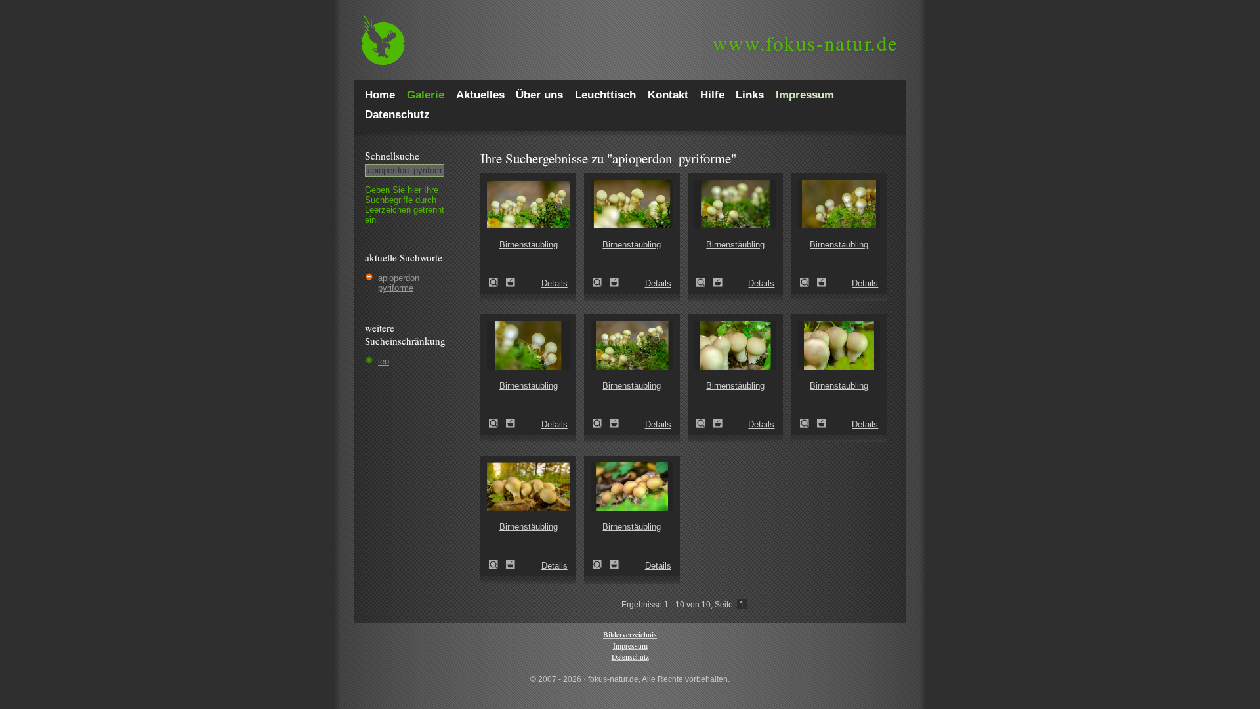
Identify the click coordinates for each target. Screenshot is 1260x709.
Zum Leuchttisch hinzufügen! (510, 282)
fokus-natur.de (805, 42)
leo (383, 361)
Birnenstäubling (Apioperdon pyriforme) (497, 282)
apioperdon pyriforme (398, 283)
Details (554, 283)
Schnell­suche (392, 155)
